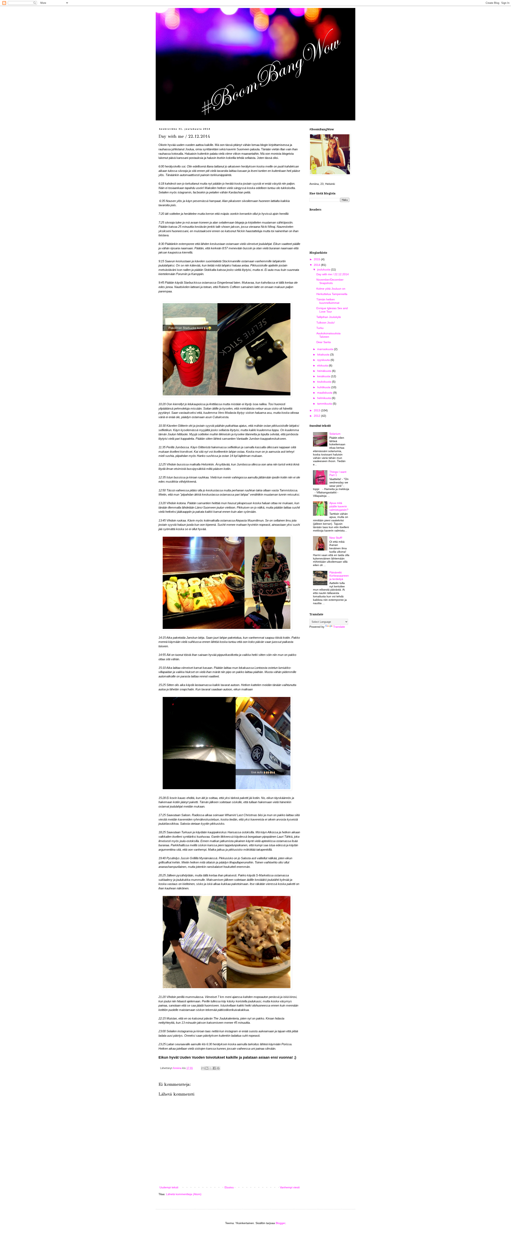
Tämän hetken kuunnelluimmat (327, 301)
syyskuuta (324, 359)
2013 (317, 410)
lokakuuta (323, 354)
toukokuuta (324, 381)
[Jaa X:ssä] (211, 1068)
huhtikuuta (324, 387)
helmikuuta (324, 398)
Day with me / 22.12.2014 (332, 274)
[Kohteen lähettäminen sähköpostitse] (203, 1068)
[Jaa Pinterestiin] (218, 1068)
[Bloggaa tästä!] (207, 1068)
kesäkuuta (324, 376)
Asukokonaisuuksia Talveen (328, 335)
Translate (339, 626)
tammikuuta (325, 403)
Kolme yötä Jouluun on (330, 288)
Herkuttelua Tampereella (331, 294)
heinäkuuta (324, 370)
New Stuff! (335, 537)
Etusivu (229, 1187)
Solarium (335, 433)
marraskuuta (325, 349)
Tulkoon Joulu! (325, 322)
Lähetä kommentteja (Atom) (183, 1194)
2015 (317, 259)
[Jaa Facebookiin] (214, 1068)
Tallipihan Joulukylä (328, 317)
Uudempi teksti (168, 1187)
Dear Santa (323, 342)
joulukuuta (324, 269)
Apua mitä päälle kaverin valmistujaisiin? (338, 506)
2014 (317, 264)
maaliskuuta (325, 392)
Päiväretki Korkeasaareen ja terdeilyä (339, 576)
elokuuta (323, 365)
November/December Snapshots (330, 281)
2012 (317, 415)
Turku (320, 328)
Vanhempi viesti (290, 1187)
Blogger (280, 1223)
